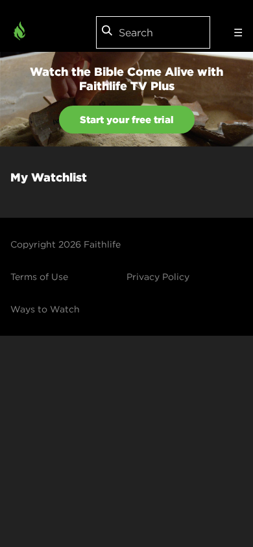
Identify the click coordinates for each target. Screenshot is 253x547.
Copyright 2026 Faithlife (65, 244)
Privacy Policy (157, 277)
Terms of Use (39, 277)
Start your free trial (127, 119)
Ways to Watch (45, 309)
